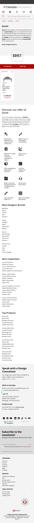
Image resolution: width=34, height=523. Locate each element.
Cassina (4, 212)
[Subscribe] (30, 444)
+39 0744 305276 (14, 400)
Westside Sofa (6, 354)
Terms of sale (6, 492)
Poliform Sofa (6, 294)
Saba (3, 248)
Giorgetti (4, 222)
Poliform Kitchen (7, 292)
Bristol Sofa (5, 318)
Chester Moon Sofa (7, 325)
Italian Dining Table (8, 280)
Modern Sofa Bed (7, 278)
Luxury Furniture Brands (9, 298)
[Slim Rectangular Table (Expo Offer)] (7, 78)
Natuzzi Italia (6, 234)
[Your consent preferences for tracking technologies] (1, 392)
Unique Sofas (6, 306)
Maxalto (4, 228)
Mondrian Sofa (6, 336)
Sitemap (4, 484)
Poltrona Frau (6, 244)
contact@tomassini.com (22, 388)
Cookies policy (6, 495)
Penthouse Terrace (7, 264)
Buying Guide (20, 407)
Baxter (4, 210)
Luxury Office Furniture (9, 276)
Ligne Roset (5, 226)
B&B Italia (5, 208)
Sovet (4, 83)
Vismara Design (6, 252)
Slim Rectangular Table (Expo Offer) (6, 87)
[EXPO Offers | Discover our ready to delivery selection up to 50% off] (17, 2)
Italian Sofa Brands (7, 304)
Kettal (3, 224)
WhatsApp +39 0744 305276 (22, 518)
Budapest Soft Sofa (7, 320)
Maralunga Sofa (6, 332)
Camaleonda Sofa (7, 322)
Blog (3, 468)
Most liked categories (8, 485)
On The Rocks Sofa (7, 340)
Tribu (3, 250)
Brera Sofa (5, 316)
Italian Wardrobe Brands (9, 288)
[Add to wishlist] (12, 72)
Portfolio (4, 470)
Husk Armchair (6, 358)
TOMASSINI (6, 458)
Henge (4, 220)
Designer (4, 466)
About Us (4, 461)
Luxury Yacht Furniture (9, 266)
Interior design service (8, 482)
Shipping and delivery (8, 476)
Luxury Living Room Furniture (11, 286)
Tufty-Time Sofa (6, 352)
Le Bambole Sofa (7, 330)
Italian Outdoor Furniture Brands (12, 271)
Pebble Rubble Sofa (8, 344)
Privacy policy (6, 493)
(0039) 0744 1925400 (8, 398)
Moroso (4, 232)
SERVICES (5, 474)
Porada (4, 246)
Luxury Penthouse (7, 262)
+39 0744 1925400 (10, 517)
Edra (3, 215)
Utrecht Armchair (7, 360)
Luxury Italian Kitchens (9, 290)
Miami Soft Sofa (6, 334)
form (17, 390)
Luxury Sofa (5, 302)
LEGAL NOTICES (7, 489)
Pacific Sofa (5, 342)
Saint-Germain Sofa (8, 346)
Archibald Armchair (8, 356)
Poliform (4, 240)
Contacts (4, 464)
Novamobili (5, 236)
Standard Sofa (6, 348)
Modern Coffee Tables (8, 274)
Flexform (4, 217)
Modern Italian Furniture (9, 300)
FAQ (3, 478)
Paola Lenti (5, 238)
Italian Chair (5, 282)
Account (4, 463)
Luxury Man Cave (7, 268)
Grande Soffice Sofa (8, 328)
